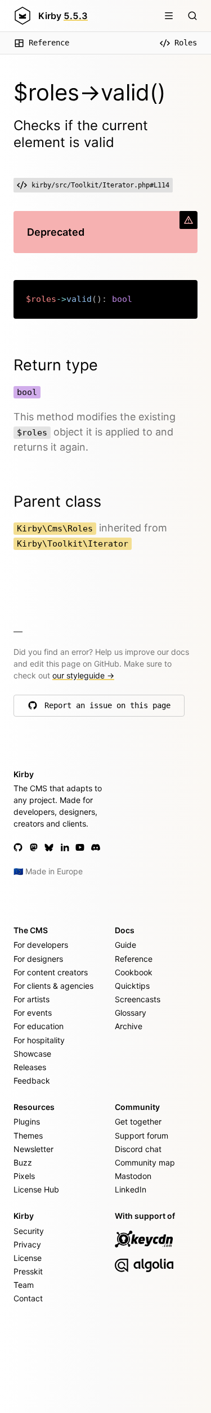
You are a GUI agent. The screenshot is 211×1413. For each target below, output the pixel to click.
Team (24, 1285)
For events (33, 1012)
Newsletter (33, 1149)
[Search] (192, 15)
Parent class (57, 501)
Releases (30, 1067)
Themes (28, 1135)
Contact (28, 1298)
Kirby (63, 15)
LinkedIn (130, 1189)
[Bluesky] (49, 847)
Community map (145, 1162)
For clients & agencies (53, 985)
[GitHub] (18, 847)
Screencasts (137, 999)
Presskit (28, 1271)
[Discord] (96, 847)
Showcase (32, 1053)
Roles (185, 42)
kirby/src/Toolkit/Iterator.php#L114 (100, 185)
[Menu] (169, 15)
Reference (49, 42)
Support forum (141, 1135)
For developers (41, 944)
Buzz (23, 1162)
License (28, 1258)
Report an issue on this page (107, 708)
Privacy (27, 1244)
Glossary (130, 1012)
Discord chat (138, 1149)
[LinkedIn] (65, 847)
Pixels (24, 1176)
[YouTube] (80, 847)
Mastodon (133, 1176)
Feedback (32, 1080)
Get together (138, 1121)
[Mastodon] (34, 847)
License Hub (36, 1189)
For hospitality (39, 1040)
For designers (38, 959)
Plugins (27, 1121)
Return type (56, 365)
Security (29, 1231)
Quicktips (132, 985)
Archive (128, 1026)
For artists (32, 999)
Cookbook (133, 972)
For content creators (51, 972)
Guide (125, 944)
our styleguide (83, 675)
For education (39, 1026)
